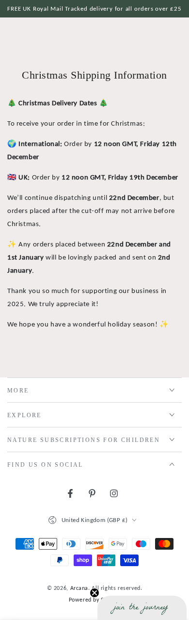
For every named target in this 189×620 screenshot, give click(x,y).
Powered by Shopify (95, 599)
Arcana (79, 588)
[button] (142, 608)
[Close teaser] (94, 593)
